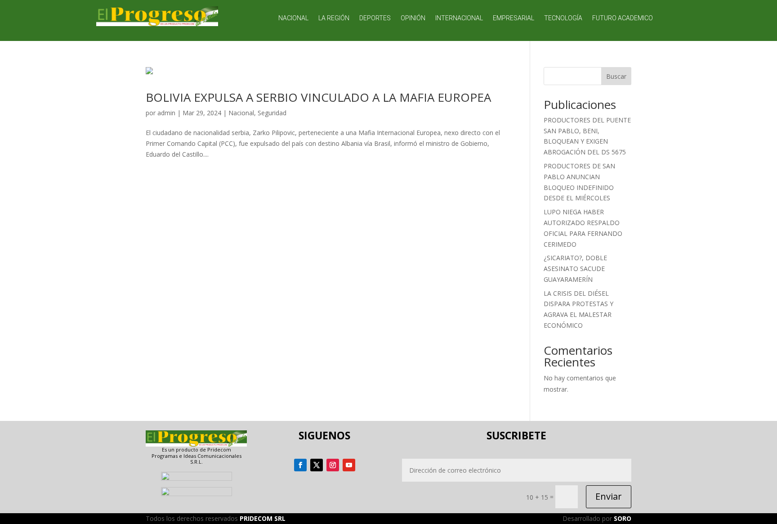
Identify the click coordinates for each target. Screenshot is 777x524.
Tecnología (563, 18)
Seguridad (272, 112)
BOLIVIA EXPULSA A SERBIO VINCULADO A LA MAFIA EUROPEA (318, 97)
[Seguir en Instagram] (332, 465)
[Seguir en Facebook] (300, 465)
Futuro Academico (622, 18)
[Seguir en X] (316, 465)
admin (166, 112)
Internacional (459, 18)
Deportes (375, 18)
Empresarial (513, 18)
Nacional (293, 18)
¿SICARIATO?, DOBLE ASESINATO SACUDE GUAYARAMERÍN (575, 268)
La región (333, 18)
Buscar (616, 76)
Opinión (413, 18)
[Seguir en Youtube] (349, 465)
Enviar (608, 496)
